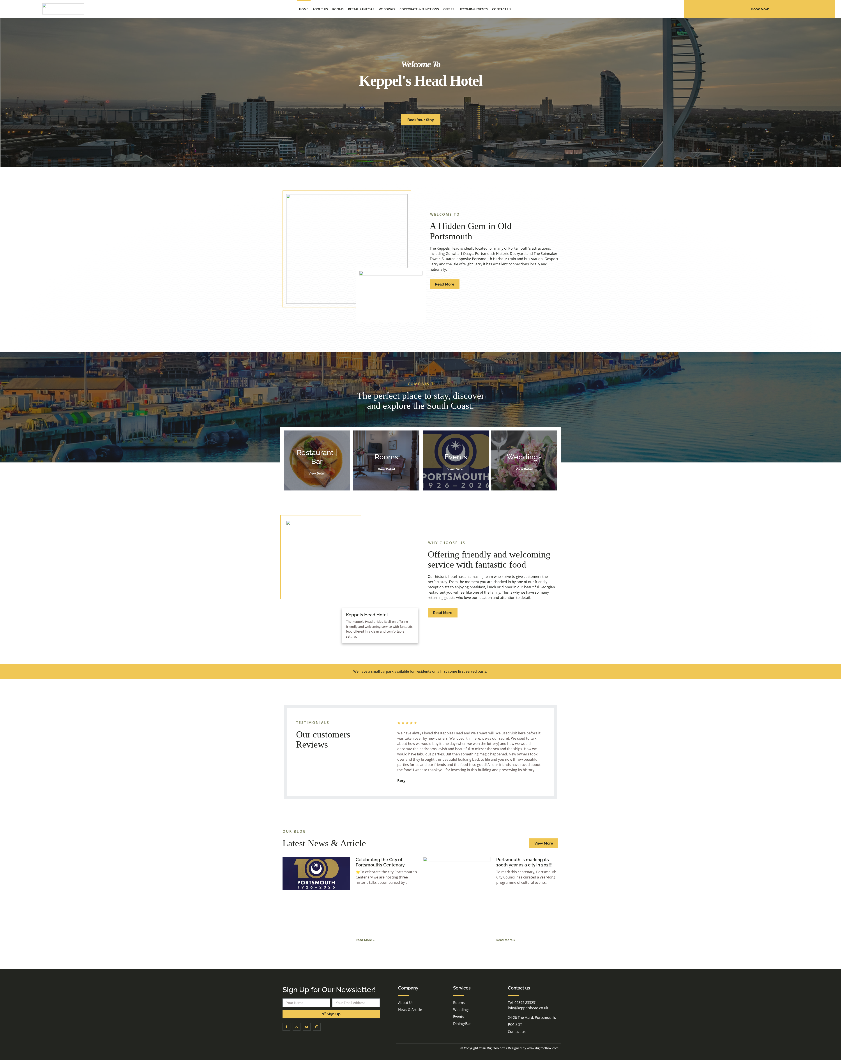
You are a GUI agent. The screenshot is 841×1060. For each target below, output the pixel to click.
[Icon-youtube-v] (307, 1027)
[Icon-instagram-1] (317, 1027)
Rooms (338, 9)
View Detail (317, 473)
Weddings (387, 9)
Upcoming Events (473, 9)
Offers (448, 9)
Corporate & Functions (419, 9)
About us (320, 9)
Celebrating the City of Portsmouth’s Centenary (380, 862)
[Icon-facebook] (286, 1027)
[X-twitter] (296, 1027)
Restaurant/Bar (361, 9)
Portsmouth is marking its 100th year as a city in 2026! (524, 862)
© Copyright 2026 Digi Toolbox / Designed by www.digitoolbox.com (509, 1048)
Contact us (501, 9)
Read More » (365, 940)
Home (303, 9)
